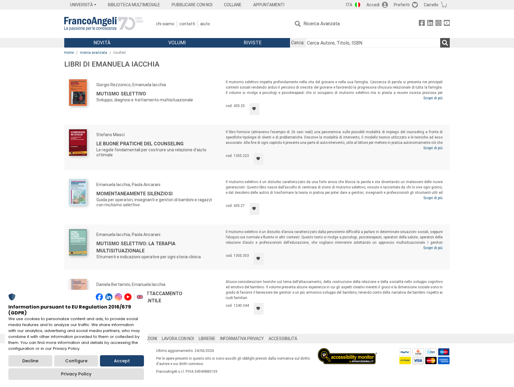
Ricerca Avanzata (321, 23)
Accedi (373, 4)
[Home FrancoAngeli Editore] (103, 24)
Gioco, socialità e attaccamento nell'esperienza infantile (139, 297)
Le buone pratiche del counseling (140, 144)
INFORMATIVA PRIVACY (242, 338)
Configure (76, 361)
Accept (122, 361)
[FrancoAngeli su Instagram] (438, 24)
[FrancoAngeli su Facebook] (422, 24)
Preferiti (402, 4)
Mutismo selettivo (121, 94)
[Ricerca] (445, 43)
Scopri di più (433, 98)
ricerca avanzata (93, 53)
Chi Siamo (165, 23)
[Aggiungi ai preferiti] (254, 109)
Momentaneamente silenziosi (134, 193)
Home (69, 53)
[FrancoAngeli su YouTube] (447, 24)
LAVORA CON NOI (178, 338)
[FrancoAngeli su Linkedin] (430, 24)
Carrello (431, 4)
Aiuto (205, 23)
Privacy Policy (76, 374)
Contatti (187, 23)
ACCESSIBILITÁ (283, 338)
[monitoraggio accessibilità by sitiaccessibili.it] (347, 351)
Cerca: (297, 42)
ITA (349, 4)
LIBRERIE (207, 338)
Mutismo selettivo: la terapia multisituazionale (135, 247)
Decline (30, 361)
